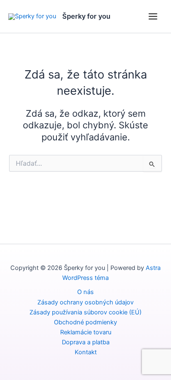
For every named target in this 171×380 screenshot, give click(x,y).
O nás (85, 292)
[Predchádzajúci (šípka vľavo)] (14, 190)
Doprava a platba (86, 342)
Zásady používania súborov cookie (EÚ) (85, 312)
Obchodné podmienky (85, 322)
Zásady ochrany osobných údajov (85, 302)
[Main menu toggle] (153, 16)
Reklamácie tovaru (85, 332)
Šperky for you (86, 16)
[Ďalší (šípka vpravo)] (156, 190)
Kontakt (86, 352)
